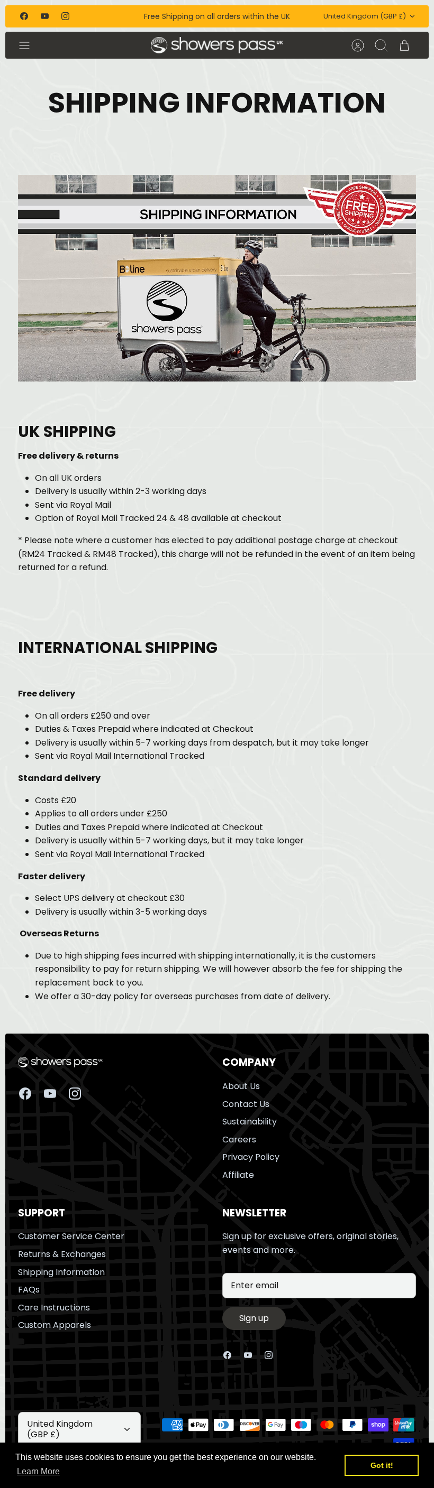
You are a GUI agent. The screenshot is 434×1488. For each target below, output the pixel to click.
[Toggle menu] (29, 45)
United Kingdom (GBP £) (364, 16)
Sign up (254, 1318)
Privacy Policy (250, 1157)
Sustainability (249, 1121)
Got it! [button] (381, 1465)
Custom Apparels (54, 1325)
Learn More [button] (38, 1471)
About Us (241, 1086)
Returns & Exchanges (62, 1254)
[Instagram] (65, 16)
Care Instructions (54, 1307)
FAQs (29, 1290)
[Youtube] (44, 16)
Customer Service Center (71, 1236)
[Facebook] (24, 16)
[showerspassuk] (217, 45)
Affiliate (238, 1175)
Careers (239, 1139)
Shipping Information (61, 1272)
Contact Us (245, 1104)
